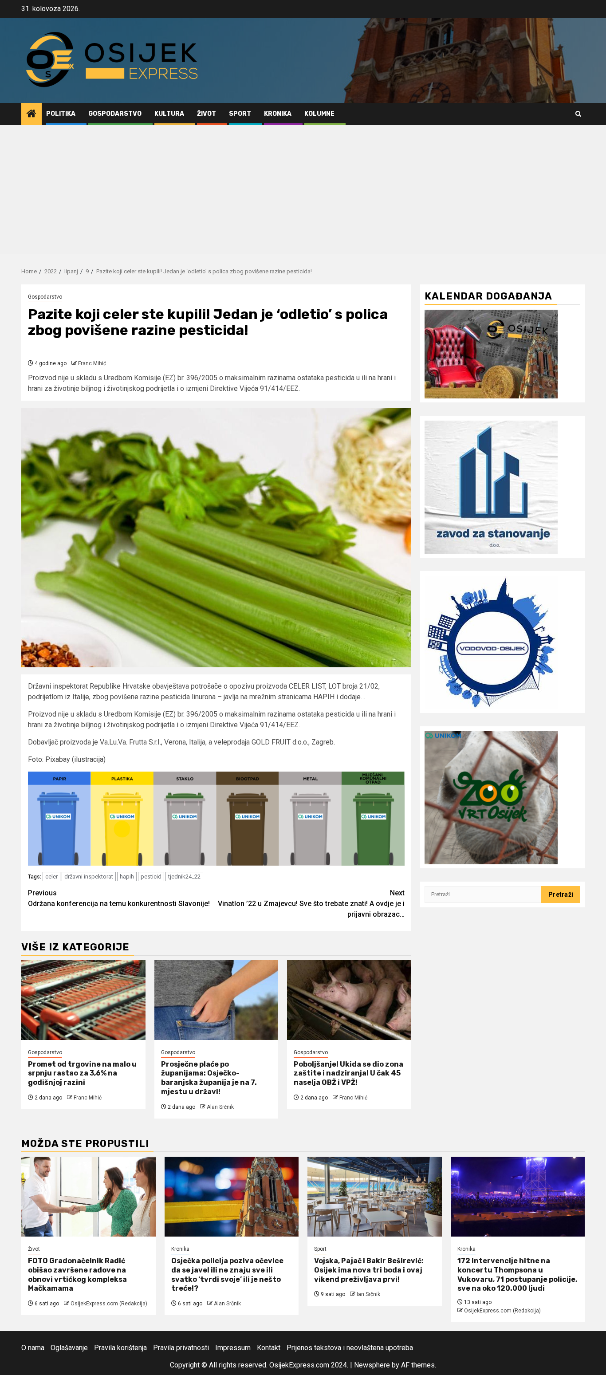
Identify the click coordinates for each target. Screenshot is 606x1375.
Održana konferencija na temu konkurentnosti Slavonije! (119, 898)
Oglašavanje (69, 1347)
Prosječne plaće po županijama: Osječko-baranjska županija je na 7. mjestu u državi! (209, 1078)
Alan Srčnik (220, 1107)
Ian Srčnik (368, 1294)
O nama (32, 1347)
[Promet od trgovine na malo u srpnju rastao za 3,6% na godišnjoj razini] (83, 1000)
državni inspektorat (88, 876)
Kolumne (319, 114)
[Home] (31, 114)
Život (206, 114)
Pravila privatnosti (181, 1347)
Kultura (169, 114)
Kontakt (268, 1347)
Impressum (233, 1347)
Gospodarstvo (115, 114)
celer (51, 876)
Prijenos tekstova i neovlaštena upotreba (350, 1347)
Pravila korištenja (120, 1347)
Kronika (277, 114)
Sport (240, 114)
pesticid (151, 876)
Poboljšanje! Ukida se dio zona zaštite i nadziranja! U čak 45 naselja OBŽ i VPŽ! (348, 1073)
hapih (127, 876)
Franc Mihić (92, 363)
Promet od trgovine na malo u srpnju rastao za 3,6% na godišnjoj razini (82, 1073)
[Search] (578, 113)
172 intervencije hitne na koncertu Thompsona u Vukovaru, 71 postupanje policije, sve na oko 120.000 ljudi (517, 1274)
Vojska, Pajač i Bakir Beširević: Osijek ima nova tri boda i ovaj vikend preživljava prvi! (369, 1270)
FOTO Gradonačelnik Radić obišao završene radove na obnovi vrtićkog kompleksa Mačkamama (77, 1274)
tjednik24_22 (184, 876)
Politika (60, 114)
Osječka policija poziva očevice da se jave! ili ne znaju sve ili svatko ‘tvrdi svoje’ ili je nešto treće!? (227, 1274)
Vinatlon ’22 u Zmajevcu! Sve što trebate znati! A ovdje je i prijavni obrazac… (311, 903)
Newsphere (372, 1365)
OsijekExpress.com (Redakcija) (109, 1303)
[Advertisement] (303, 192)
